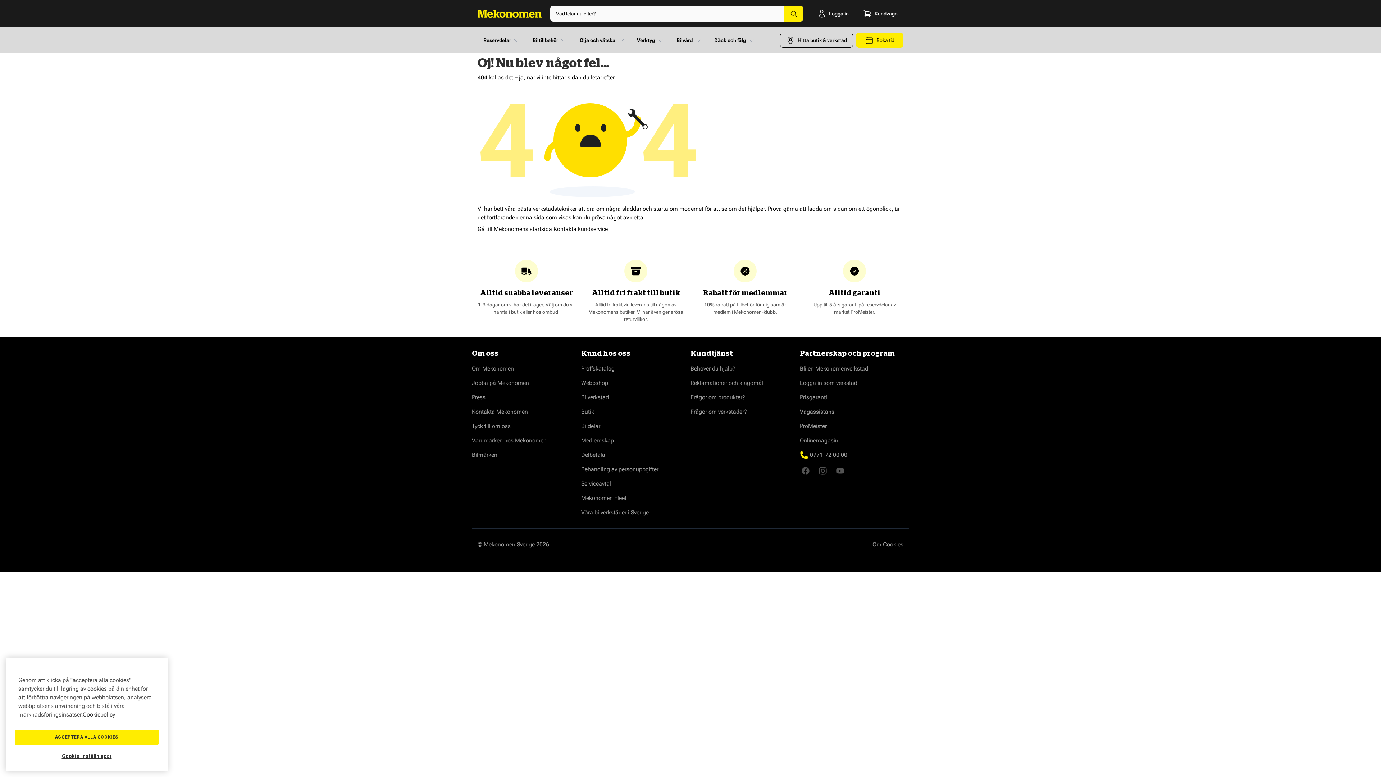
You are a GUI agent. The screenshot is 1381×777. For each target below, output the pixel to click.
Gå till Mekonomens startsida (515, 229)
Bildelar (590, 426)
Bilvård (684, 40)
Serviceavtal (596, 483)
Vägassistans (817, 411)
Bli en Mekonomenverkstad (834, 368)
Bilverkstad (595, 397)
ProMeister (813, 426)
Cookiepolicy (99, 714)
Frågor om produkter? (717, 397)
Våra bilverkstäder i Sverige (615, 512)
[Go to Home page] (510, 14)
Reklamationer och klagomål (726, 383)
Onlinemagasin (819, 440)
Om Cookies (887, 544)
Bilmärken (484, 454)
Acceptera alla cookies (86, 737)
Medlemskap (597, 440)
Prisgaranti (813, 397)
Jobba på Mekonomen (500, 383)
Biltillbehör (545, 40)
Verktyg (646, 40)
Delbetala (593, 454)
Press (479, 397)
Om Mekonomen (493, 368)
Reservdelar (497, 40)
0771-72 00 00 (828, 454)
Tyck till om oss (491, 426)
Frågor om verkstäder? (718, 411)
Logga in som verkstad (828, 383)
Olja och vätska (597, 40)
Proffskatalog (598, 368)
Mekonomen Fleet (603, 498)
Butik (587, 411)
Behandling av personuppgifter (619, 469)
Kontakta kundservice (580, 229)
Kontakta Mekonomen (500, 411)
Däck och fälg (730, 40)
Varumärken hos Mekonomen (509, 440)
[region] (87, 714)
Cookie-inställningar (87, 756)
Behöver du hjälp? (712, 368)
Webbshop (594, 383)
